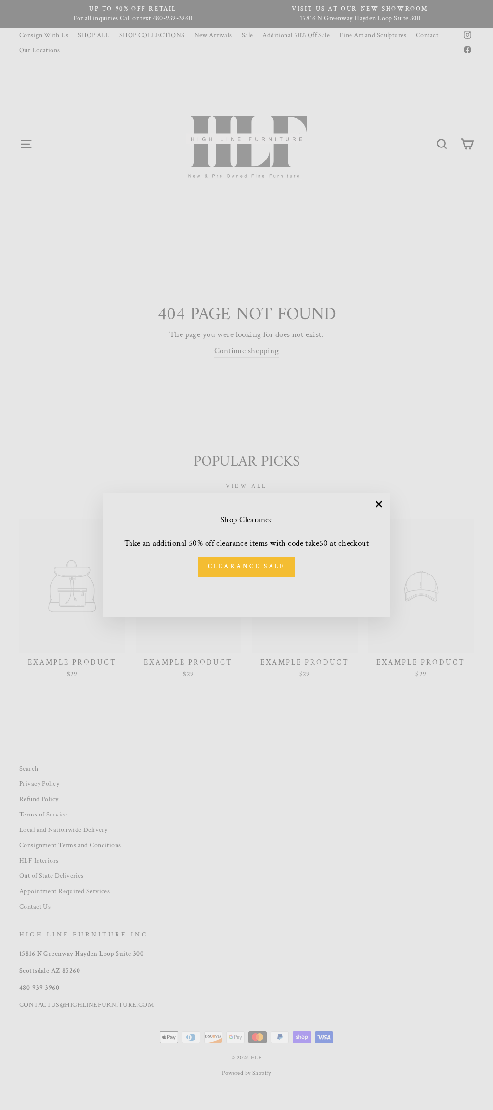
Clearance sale (246, 566)
